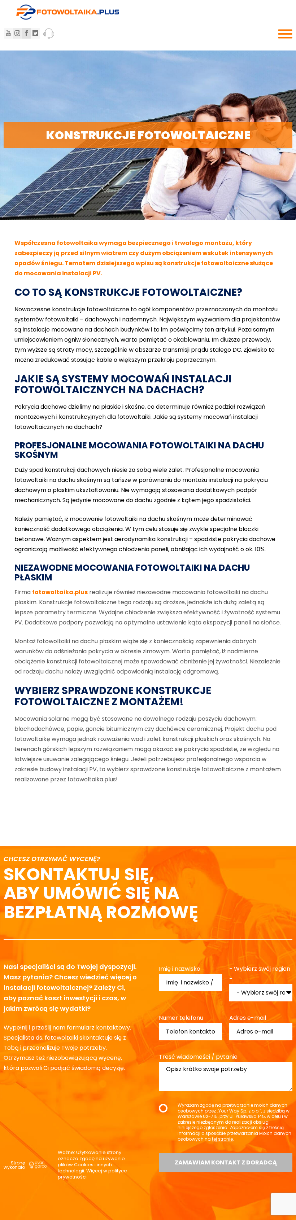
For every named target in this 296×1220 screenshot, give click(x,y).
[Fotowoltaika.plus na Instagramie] (17, 33)
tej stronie (222, 1139)
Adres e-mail (247, 1018)
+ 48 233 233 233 (55, 33)
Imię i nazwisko (179, 969)
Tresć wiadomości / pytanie (198, 1057)
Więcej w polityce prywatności (92, 1173)
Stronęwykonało (14, 1165)
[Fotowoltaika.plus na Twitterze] (35, 33)
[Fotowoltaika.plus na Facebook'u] (26, 33)
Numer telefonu (181, 1018)
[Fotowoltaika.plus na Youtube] (8, 33)
